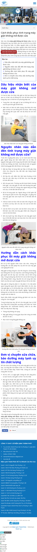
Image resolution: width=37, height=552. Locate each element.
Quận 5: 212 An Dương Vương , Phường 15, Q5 (14, 475)
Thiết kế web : (31, 527)
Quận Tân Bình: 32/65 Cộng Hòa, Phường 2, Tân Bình (16, 500)
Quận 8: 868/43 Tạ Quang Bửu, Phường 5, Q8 (13, 483)
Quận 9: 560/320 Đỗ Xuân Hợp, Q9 (10, 485)
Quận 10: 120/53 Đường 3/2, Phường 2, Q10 (13, 488)
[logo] (4, 3)
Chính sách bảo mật (24, 520)
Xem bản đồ (6, 459)
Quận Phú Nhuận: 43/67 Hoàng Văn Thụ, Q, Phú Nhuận (16, 503)
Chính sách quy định (12, 520)
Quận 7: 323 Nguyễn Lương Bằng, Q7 (11, 480)
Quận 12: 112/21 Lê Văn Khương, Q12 (11, 493)
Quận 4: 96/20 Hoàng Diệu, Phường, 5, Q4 (12, 473)
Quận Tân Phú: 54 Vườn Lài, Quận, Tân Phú (13, 498)
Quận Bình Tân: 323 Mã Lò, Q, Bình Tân (12, 495)
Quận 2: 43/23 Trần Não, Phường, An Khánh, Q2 (14, 468)
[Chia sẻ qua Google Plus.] (13, 430)
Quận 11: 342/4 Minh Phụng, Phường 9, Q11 (13, 490)
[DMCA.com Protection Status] (5, 532)
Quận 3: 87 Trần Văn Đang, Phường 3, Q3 (12, 470)
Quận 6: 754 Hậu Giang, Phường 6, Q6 (11, 478)
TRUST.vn (18, 529)
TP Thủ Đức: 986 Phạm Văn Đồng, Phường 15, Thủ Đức (16, 513)
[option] (18, 16)
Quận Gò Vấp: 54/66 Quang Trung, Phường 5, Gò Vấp (16, 510)
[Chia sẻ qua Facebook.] (5, 430)
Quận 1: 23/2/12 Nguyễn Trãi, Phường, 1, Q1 (13, 465)
